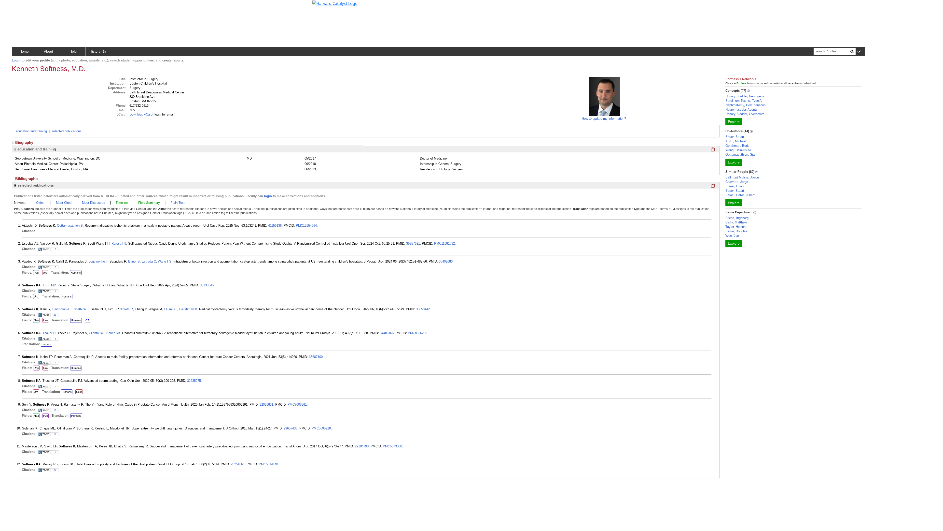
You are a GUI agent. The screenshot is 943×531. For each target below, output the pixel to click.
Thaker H (48, 333)
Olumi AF (170, 309)
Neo (36, 320)
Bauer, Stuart (734, 137)
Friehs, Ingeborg (737, 218)
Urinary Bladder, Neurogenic (745, 96)
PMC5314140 (268, 464)
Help (73, 51)
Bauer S (134, 261)
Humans (76, 272)
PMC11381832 (444, 243)
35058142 (423, 309)
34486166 (387, 333)
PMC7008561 (297, 404)
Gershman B (188, 309)
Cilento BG (96, 333)
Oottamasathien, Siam (741, 154)
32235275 (194, 381)
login (268, 196)
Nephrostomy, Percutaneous (745, 105)
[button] (859, 52)
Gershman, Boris (737, 146)
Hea (36, 415)
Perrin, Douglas (736, 231)
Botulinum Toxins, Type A (743, 101)
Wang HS (164, 261)
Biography (24, 142)
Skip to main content (20, 6)
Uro (45, 272)
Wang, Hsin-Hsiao (738, 150)
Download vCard (141, 114)
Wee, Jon (732, 235)
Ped (36, 272)
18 (55, 410)
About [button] (48, 51)
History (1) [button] (98, 51)
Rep (36, 368)
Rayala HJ (118, 243)
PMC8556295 (417, 333)
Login (16, 60)
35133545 (207, 285)
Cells (79, 391)
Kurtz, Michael (735, 141)
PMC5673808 (392, 446)
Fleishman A (60, 309)
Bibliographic (26, 179)
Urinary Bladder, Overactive (744, 114)
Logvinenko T (98, 261)
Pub (45, 415)
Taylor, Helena (735, 227)
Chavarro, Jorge (736, 182)
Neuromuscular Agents (741, 109)
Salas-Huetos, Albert (740, 195)
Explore (734, 122)
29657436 (290, 428)
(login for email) (164, 114)
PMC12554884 (306, 225)
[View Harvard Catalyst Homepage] (335, 3)
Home (24, 51)
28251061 (238, 464)
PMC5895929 (321, 428)
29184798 (362, 446)
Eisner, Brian (734, 186)
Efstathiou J (80, 309)
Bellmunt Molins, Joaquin (743, 177)
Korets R (126, 309)
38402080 (446, 261)
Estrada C (149, 261)
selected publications (67, 131)
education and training (31, 131)
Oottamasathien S (70, 225)
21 (55, 314)
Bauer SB (113, 333)
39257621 (413, 243)
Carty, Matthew (736, 222)
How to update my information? (604, 118)
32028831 (266, 404)
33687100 (316, 357)
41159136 (275, 225)
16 (55, 434)
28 (55, 470)
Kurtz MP (48, 285)
